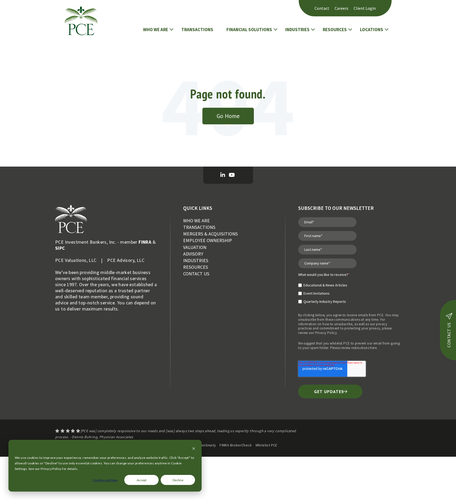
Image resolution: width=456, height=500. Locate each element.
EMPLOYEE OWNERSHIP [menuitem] (207, 240)
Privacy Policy (326, 333)
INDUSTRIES (297, 29)
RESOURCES (335, 29)
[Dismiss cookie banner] (193, 449)
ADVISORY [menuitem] (193, 254)
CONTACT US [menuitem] (196, 274)
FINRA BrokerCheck (236, 445)
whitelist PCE (340, 343)
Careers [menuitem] (341, 8)
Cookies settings (105, 480)
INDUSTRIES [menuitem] (195, 260)
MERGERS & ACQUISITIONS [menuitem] (210, 234)
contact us (449, 335)
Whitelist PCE (266, 445)
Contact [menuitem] (322, 8)
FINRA (145, 242)
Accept (141, 480)
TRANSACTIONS (197, 29)
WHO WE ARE (155, 29)
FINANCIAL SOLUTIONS (249, 29)
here (373, 348)
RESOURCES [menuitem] (195, 267)
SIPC (60, 248)
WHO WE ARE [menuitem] (196, 221)
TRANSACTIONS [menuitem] (199, 227)
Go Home (228, 116)
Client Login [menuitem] (365, 8)
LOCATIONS (371, 29)
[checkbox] (324, 291)
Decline (178, 480)
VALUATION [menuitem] (194, 247)
